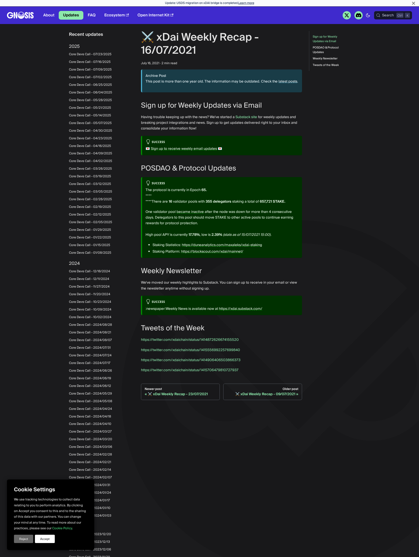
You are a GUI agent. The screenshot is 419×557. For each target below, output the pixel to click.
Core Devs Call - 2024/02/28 (90, 454)
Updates (71, 15)
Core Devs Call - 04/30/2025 (90, 130)
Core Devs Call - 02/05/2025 (90, 222)
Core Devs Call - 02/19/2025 (90, 207)
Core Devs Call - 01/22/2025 (90, 237)
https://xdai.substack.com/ (240, 309)
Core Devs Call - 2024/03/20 (90, 439)
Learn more (246, 3)
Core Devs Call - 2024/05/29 (90, 393)
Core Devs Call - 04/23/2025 (90, 138)
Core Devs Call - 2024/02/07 (90, 477)
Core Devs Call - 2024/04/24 (90, 408)
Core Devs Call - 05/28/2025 (90, 100)
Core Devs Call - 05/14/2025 (90, 115)
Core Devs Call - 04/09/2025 (90, 153)
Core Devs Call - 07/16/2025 (90, 62)
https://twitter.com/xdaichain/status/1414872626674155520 (190, 340)
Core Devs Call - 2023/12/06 (90, 549)
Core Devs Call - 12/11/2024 (89, 279)
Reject (23, 539)
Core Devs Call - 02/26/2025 (90, 199)
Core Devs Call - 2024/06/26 (90, 370)
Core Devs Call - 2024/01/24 (90, 492)
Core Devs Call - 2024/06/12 (90, 385)
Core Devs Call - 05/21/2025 (90, 107)
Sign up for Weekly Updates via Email (325, 39)
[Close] (413, 3)
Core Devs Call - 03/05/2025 (90, 191)
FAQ (92, 15)
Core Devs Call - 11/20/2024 (89, 294)
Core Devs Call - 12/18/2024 (89, 271)
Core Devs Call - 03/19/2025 (90, 176)
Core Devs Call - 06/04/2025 (90, 92)
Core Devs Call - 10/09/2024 (90, 309)
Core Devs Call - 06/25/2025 (90, 85)
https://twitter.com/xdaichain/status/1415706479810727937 (190, 370)
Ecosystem (114, 15)
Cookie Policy (62, 528)
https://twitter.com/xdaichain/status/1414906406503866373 (190, 360)
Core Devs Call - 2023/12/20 (90, 534)
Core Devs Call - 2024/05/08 (90, 401)
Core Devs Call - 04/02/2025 (90, 161)
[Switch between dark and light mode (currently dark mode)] (367, 15)
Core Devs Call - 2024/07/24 (90, 355)
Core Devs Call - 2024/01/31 (89, 485)
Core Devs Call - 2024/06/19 (90, 378)
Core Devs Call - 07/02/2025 (90, 77)
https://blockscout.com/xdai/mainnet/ (212, 251)
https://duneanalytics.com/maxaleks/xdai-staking (222, 245)
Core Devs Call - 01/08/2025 (90, 252)
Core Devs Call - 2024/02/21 (90, 462)
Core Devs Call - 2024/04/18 (90, 416)
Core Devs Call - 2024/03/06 (90, 447)
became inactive (190, 212)
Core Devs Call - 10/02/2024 (90, 317)
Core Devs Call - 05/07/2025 (90, 123)
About (48, 15)
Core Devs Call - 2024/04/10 (90, 424)
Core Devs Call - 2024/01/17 (89, 500)
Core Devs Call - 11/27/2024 (89, 286)
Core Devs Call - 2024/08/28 (90, 325)
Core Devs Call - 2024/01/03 (90, 515)
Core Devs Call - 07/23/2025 (90, 54)
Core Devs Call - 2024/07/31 (90, 347)
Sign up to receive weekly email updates (184, 149)
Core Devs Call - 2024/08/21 (90, 332)
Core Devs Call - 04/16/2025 (90, 145)
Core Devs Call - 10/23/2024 (90, 302)
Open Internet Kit (153, 15)
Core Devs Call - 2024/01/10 (89, 508)
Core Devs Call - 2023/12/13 (89, 542)
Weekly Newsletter (325, 58)
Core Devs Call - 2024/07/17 (89, 363)
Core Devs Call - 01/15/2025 (89, 245)
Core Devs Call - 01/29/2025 (90, 230)
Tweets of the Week (326, 65)
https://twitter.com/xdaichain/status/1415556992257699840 (190, 350)
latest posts (287, 81)
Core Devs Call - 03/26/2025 (90, 168)
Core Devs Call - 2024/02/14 (90, 470)
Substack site (246, 117)
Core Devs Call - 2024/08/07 (90, 340)
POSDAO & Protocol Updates (326, 50)
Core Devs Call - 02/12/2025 (90, 214)
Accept (45, 539)
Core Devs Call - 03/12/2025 (90, 184)
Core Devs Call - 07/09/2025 (90, 69)
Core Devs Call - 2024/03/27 (90, 431)
